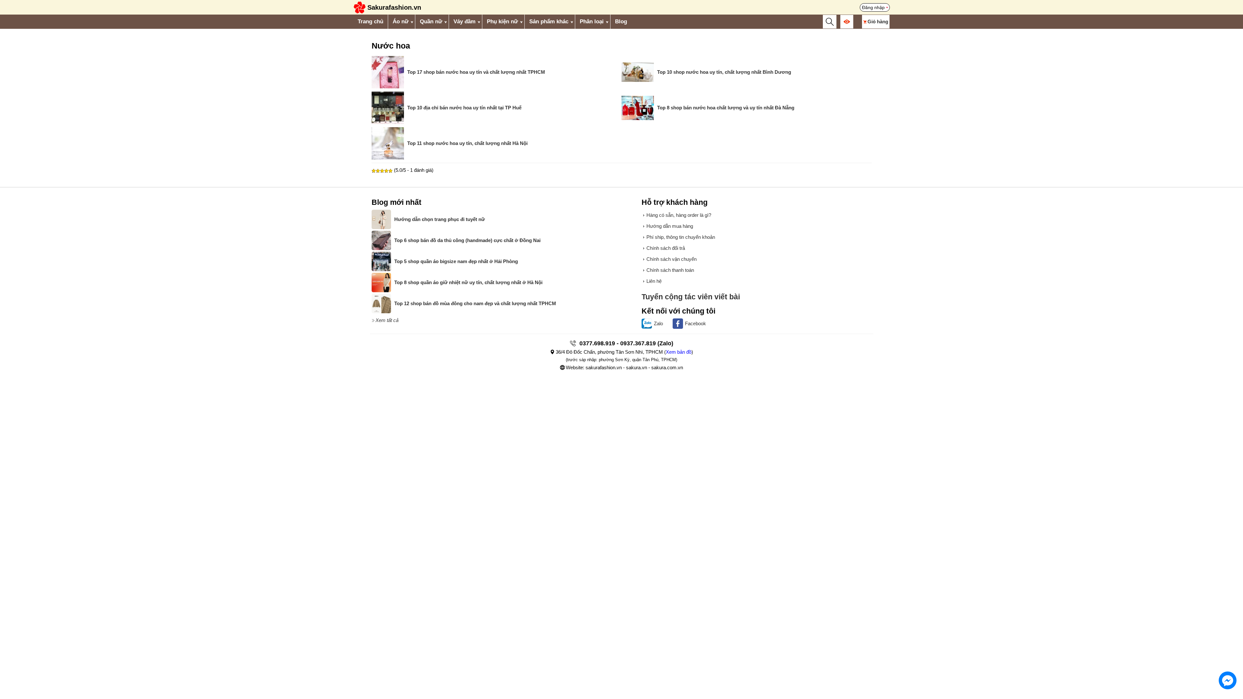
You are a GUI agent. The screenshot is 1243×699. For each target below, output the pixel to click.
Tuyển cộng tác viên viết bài (691, 297)
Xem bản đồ (678, 352)
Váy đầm (465, 21)
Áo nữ (401, 21)
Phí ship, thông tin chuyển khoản (680, 237)
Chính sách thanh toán (670, 270)
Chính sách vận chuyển (671, 259)
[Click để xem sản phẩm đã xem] (846, 21)
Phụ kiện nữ (502, 21)
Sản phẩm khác (548, 21)
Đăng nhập (873, 7)
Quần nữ (431, 21)
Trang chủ (370, 21)
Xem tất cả (386, 320)
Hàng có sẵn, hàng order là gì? (678, 215)
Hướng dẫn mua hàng (669, 226)
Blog (621, 21)
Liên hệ (654, 281)
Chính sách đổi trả (665, 248)
